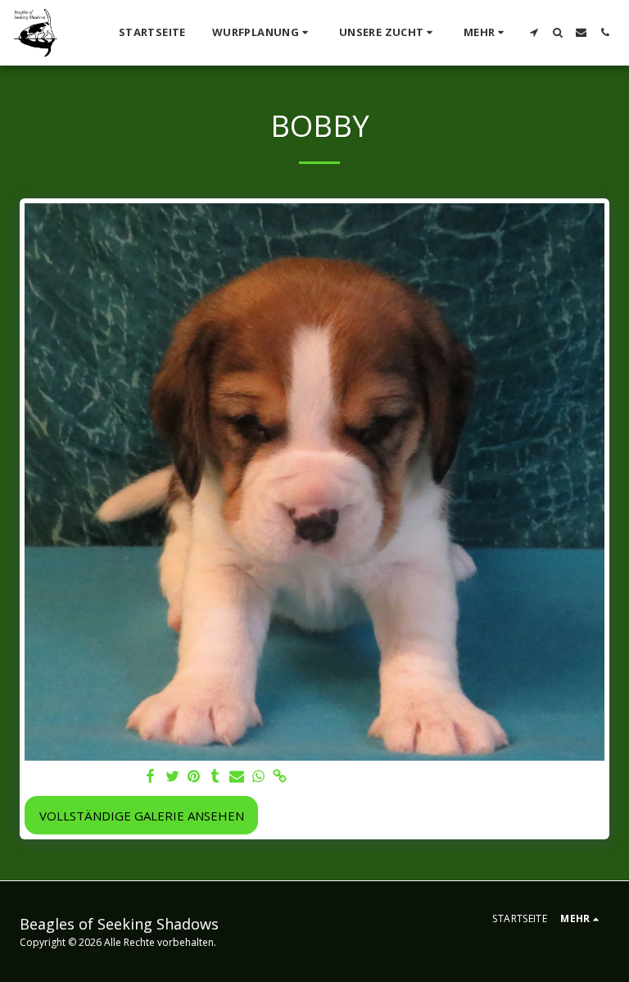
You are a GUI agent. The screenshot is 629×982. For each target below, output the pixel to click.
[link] (279, 776)
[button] (262, 32)
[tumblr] (215, 776)
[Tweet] (172, 776)
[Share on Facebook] (151, 776)
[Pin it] (193, 776)
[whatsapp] (258, 776)
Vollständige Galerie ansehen (141, 815)
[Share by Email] (237, 776)
